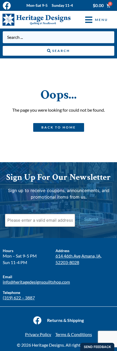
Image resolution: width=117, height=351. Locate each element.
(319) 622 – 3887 (19, 297)
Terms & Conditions (73, 334)
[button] (92, 19)
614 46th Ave (68, 255)
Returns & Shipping (65, 320)
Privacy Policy (38, 334)
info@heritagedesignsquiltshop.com (36, 281)
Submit (91, 219)
